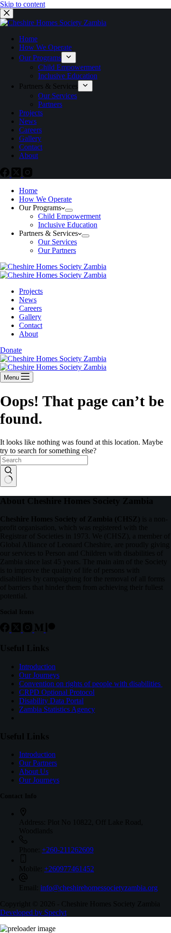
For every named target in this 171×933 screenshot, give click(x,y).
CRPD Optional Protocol (57, 692)
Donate (11, 350)
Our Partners (38, 763)
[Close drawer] (6, 14)
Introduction (37, 666)
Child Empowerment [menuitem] (69, 67)
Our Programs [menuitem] (40, 58)
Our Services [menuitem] (57, 96)
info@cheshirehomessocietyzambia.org (99, 888)
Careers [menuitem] (30, 130)
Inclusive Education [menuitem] (67, 76)
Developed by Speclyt (33, 912)
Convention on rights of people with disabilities (90, 684)
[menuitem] (68, 57)
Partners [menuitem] (50, 104)
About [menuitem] (28, 155)
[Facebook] (5, 174)
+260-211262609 (68, 850)
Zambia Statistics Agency (57, 709)
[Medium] (40, 629)
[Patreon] (50, 629)
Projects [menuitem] (31, 113)
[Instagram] (27, 174)
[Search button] (8, 476)
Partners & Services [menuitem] (48, 86)
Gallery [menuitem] (30, 138)
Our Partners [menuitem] (57, 250)
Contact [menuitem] (30, 147)
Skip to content (22, 4)
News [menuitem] (28, 121)
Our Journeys (39, 675)
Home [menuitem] (28, 39)
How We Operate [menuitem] (45, 47)
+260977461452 (69, 869)
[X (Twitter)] (17, 174)
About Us (33, 771)
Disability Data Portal (51, 701)
